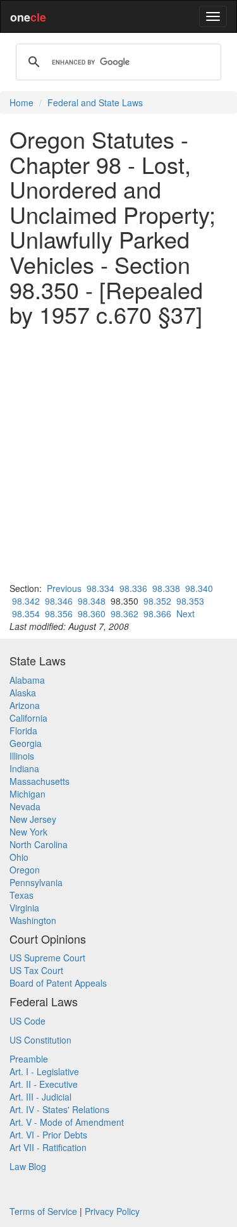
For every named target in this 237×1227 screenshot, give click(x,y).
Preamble (28, 1058)
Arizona (24, 705)
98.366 (157, 613)
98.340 (199, 588)
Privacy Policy (112, 1211)
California (28, 718)
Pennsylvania (36, 882)
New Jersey (32, 819)
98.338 (166, 588)
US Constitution (40, 1039)
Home (21, 102)
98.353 (190, 601)
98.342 (26, 601)
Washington (32, 920)
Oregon (24, 869)
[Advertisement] (118, 454)
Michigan (27, 793)
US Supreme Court (47, 957)
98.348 (92, 601)
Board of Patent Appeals (58, 983)
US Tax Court (36, 970)
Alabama (27, 680)
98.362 (124, 613)
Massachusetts (39, 781)
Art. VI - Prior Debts (48, 1134)
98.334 (100, 588)
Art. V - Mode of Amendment (66, 1122)
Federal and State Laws (95, 102)
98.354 (26, 613)
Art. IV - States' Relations (59, 1109)
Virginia (24, 907)
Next (185, 613)
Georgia (25, 743)
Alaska (22, 692)
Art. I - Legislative (44, 1071)
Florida (23, 730)
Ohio (18, 857)
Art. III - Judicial (40, 1096)
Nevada (24, 806)
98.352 (157, 601)
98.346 (59, 601)
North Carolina (38, 844)
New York (28, 831)
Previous (64, 588)
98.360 (92, 613)
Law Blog (27, 1166)
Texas (21, 895)
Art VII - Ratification (48, 1147)
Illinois (21, 755)
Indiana (24, 768)
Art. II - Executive (43, 1084)
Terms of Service (43, 1211)
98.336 (133, 588)
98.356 (59, 613)
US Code (27, 1020)
